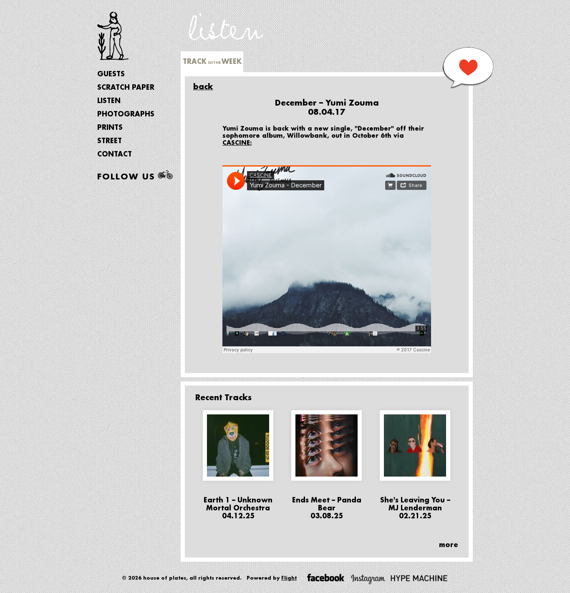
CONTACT (114, 154)
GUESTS (111, 74)
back (203, 87)
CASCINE (236, 143)
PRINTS (110, 127)
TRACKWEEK (212, 61)
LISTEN (109, 101)
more (448, 545)
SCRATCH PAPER (125, 87)
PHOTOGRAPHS (125, 114)
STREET (109, 141)
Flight (289, 578)
